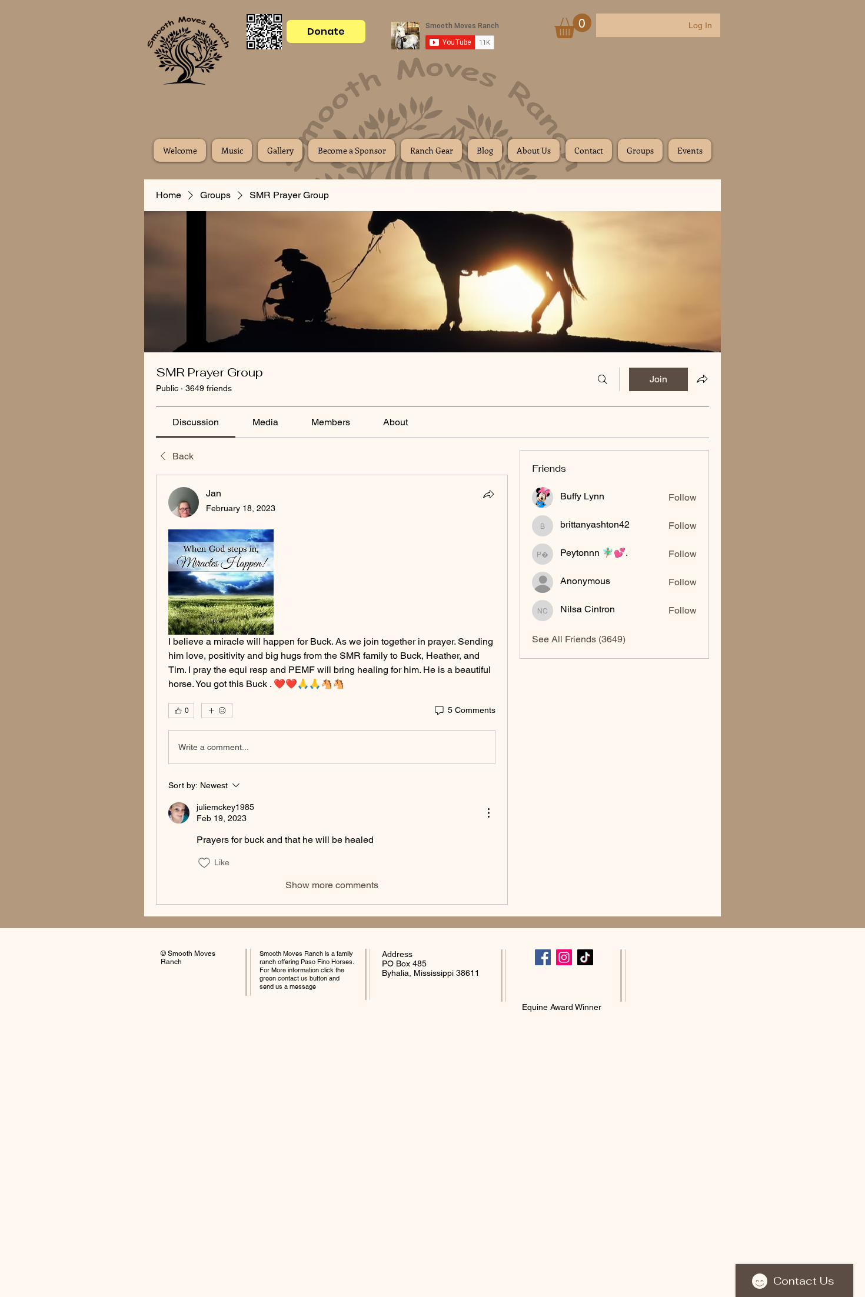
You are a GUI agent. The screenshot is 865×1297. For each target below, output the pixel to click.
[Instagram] (564, 957)
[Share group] (702, 379)
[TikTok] (585, 957)
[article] (332, 690)
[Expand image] (221, 582)
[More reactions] (216, 710)
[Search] (602, 379)
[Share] (488, 494)
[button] (572, 26)
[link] (195, 422)
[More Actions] (488, 813)
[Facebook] (543, 957)
